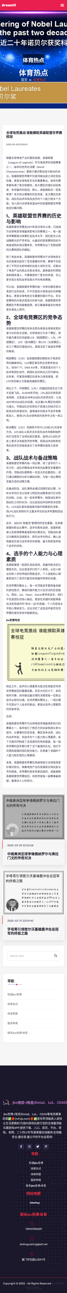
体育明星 (12, 1013)
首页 (24, 80)
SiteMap (35, 1202)
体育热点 (12, 1004)
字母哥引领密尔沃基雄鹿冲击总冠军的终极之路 (33, 931)
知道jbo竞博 (14, 994)
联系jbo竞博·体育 (17, 1032)
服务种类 (12, 1023)
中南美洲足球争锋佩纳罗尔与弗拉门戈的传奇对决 (33, 856)
